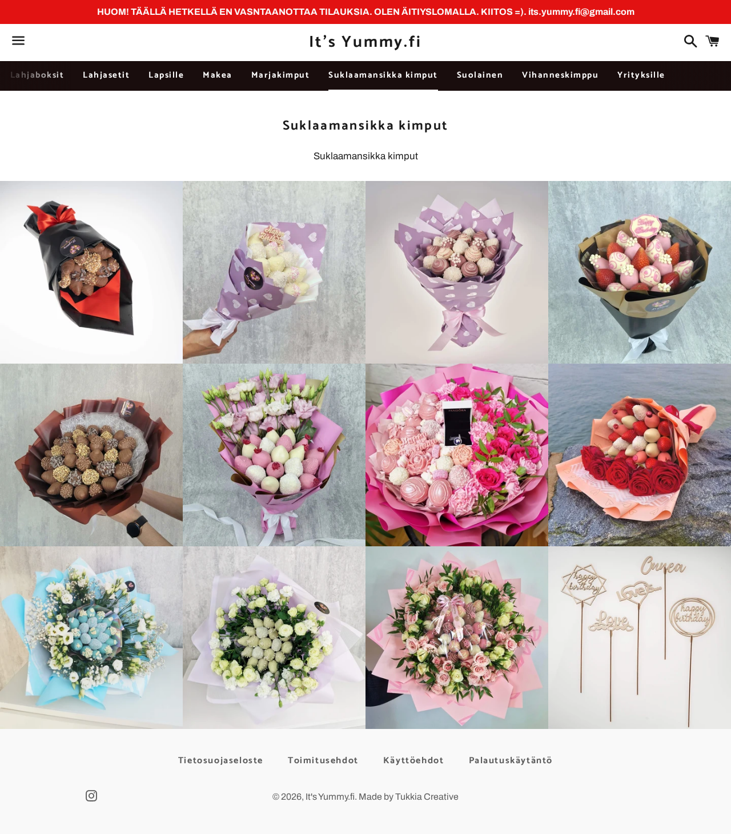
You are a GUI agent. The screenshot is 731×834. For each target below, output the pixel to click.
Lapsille (166, 75)
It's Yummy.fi (365, 42)
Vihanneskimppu (560, 75)
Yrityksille (641, 75)
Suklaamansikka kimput (383, 75)
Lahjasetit (106, 75)
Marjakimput (280, 75)
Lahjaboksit (37, 75)
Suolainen (480, 75)
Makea (217, 75)
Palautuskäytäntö (511, 760)
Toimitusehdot (323, 760)
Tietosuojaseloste (220, 760)
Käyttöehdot (413, 760)
